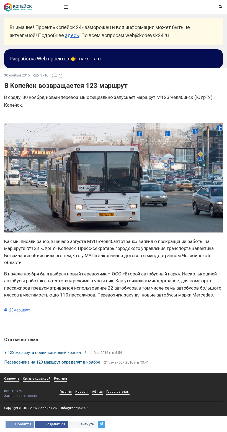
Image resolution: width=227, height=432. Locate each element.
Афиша (97, 391)
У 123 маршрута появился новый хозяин (42, 352)
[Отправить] (101, 424)
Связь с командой (36, 378)
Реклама (60, 378)
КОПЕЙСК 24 (13, 391)
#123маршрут (17, 310)
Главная (66, 391)
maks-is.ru (89, 59)
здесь (72, 35)
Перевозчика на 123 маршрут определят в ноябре (52, 362)
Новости (82, 391)
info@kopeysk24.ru (75, 408)
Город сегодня (118, 391)
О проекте (11, 378)
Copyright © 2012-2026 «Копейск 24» (31, 408)
